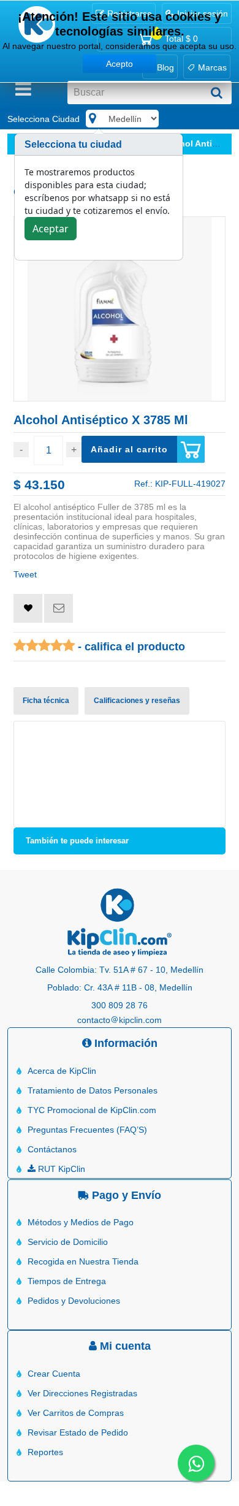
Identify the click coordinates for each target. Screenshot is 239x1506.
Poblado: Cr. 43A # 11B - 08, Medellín (119, 987)
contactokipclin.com (119, 1020)
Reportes (45, 1452)
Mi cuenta (124, 1346)
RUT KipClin (60, 1169)
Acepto (119, 64)
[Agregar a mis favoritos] (27, 608)
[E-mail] (58, 608)
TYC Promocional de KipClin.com (92, 1110)
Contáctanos (52, 1149)
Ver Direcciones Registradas (82, 1393)
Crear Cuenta (54, 1374)
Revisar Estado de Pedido (78, 1432)
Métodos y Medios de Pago (81, 1222)
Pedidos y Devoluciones (74, 1301)
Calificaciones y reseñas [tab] (137, 700)
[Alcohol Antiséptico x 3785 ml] (119, 309)
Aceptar (50, 228)
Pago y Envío (125, 1195)
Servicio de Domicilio (68, 1242)
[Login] (27, 608)
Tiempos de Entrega (67, 1281)
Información (124, 1043)
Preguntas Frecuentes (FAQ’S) (87, 1130)
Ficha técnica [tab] (46, 700)
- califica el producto (130, 647)
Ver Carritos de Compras (76, 1413)
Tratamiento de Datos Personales (92, 1090)
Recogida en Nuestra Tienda (83, 1261)
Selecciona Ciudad (43, 119)
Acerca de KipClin (62, 1071)
